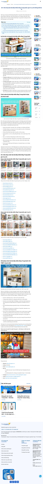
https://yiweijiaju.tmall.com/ (8, 186)
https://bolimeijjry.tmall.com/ (8, 209)
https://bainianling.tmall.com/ (8, 194)
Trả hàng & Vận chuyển (26, 452)
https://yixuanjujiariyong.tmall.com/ (9, 193)
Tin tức (12, 4)
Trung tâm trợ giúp (25, 445)
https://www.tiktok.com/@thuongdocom (13, 376)
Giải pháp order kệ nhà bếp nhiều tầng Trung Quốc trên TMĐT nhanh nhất (16, 33)
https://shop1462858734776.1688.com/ (10, 249)
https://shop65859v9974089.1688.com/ (10, 254)
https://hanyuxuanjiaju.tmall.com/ (9, 196)
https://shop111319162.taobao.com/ (9, 188)
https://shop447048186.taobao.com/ (9, 191)
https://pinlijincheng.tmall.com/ (8, 189)
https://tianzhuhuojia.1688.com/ (8, 248)
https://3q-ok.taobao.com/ (8, 203)
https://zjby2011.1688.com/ (7, 258)
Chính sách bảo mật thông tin (6, 448)
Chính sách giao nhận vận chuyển (7, 453)
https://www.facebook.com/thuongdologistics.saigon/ (16, 374)
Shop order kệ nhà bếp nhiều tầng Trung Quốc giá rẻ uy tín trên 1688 (16, 30)
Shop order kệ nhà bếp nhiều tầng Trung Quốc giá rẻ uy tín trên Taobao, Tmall (16, 28)
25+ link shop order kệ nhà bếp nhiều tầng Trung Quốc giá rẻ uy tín (16, 26)
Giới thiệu (2, 444)
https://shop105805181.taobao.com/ (9, 208)
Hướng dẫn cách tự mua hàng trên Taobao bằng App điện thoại (23, 397)
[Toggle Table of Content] (28, 22)
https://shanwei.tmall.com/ (8, 183)
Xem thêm (29, 383)
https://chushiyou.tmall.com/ (8, 184)
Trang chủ (8, 4)
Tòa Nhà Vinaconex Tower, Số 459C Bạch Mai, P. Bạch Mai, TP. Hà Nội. (37, 446)
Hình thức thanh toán (4, 464)
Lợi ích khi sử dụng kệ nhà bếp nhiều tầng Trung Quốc (13, 23)
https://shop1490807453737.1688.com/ (10, 253)
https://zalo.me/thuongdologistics (11, 378)
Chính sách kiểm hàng (5, 457)
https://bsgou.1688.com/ (7, 239)
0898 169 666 (37, 462)
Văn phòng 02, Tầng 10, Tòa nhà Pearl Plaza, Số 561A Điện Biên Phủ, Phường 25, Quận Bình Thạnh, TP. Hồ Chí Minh (37, 454)
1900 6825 (36, 460)
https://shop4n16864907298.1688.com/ (10, 244)
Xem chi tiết (4, 399)
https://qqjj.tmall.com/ (7, 198)
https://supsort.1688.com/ (7, 246)
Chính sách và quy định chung (6, 459)
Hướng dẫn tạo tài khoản (26, 447)
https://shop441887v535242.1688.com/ (10, 251)
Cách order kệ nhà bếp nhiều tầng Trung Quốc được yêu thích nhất (15, 25)
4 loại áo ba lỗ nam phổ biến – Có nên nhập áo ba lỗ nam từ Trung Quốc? (8, 414)
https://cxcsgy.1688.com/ (7, 256)
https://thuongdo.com (11, 363)
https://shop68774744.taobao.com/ (9, 199)
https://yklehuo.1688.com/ (7, 241)
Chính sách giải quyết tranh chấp (7, 455)
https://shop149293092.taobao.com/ (9, 204)
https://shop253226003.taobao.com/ (9, 206)
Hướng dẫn (3, 446)
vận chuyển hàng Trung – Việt (20, 325)
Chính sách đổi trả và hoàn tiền (6, 462)
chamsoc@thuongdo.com (10, 366)
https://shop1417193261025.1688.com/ (9, 243)
